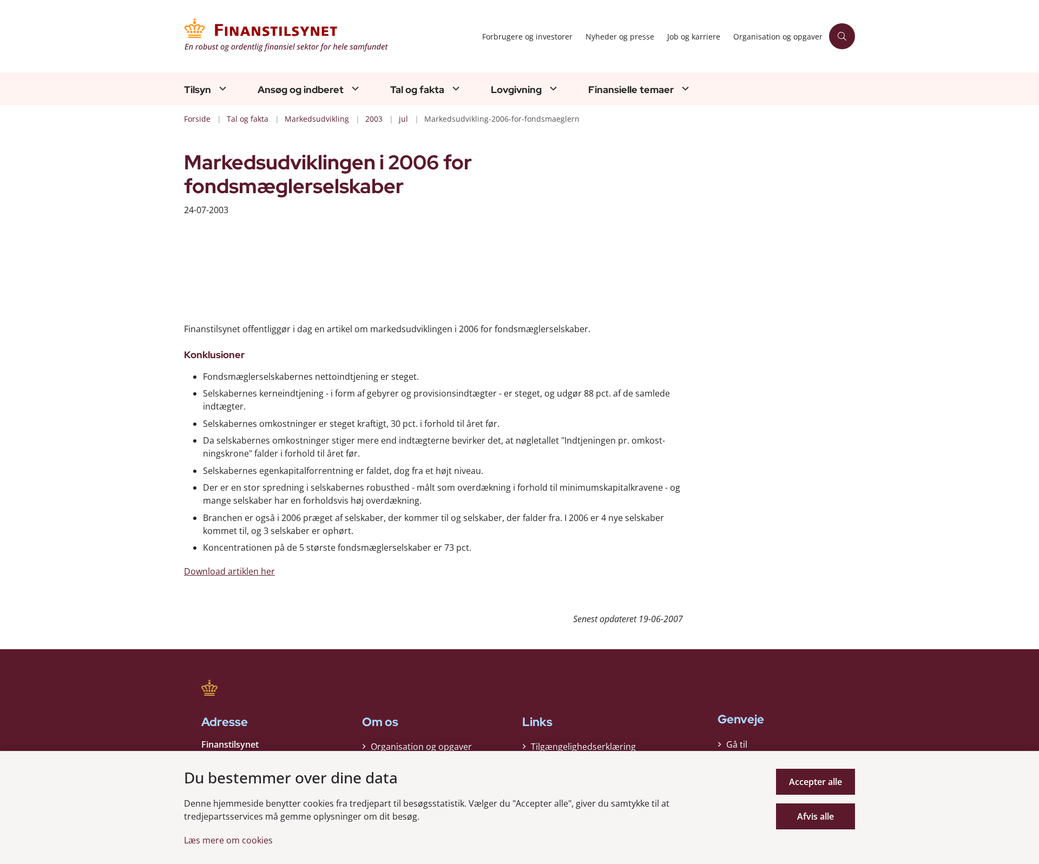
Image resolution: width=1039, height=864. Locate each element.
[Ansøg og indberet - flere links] (354, 88)
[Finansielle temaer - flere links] (684, 88)
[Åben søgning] (842, 36)
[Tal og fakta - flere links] (454, 88)
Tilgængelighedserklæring (583, 747)
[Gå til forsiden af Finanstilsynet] (330, 36)
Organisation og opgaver (421, 747)
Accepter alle (815, 782)
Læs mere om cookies (228, 840)
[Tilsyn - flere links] (221, 88)
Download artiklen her (229, 571)
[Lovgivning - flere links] (552, 88)
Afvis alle (815, 816)
